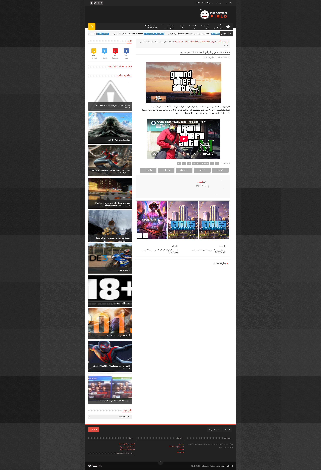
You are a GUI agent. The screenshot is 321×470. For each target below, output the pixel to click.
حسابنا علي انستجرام (127, 449)
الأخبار (218, 25)
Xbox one (204, 42)
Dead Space (143, 34)
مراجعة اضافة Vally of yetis (119, 140)
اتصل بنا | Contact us (204, 3)
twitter (181, 449)
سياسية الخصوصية (214, 429)
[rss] (98, 3)
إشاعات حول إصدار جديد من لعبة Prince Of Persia (113, 106)
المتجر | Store (151, 25)
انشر (201, 170)
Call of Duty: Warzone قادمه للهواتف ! (169, 34)
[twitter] (95, 3)
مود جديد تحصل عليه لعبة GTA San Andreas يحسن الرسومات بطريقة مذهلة (112, 204)
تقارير (182, 25)
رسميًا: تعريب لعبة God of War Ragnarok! (113, 238)
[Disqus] (183, 297)
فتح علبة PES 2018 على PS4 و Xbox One (113, 401)
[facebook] (91, 3)
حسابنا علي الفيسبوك (127, 447)
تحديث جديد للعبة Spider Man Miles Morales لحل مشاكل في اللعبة (110, 171)
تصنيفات (168, 25)
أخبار (218, 42)
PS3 (181, 42)
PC (175, 42)
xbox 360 (194, 42)
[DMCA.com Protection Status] (95, 467)
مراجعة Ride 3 (124, 270)
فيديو (213, 42)
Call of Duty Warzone (195, 34)
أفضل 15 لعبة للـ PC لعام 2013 (118, 336)
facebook (180, 452)
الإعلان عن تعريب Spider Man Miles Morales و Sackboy (111, 367)
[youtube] (101, 3)
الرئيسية (228, 3)
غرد (218, 170)
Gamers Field (227, 466)
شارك (182, 170)
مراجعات (192, 25)
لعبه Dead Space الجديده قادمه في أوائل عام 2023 (116, 34)
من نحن (218, 3)
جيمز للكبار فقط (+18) (121, 303)
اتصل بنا (93, 430)
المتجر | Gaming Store (127, 444)
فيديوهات (205, 25)
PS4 (187, 42)
